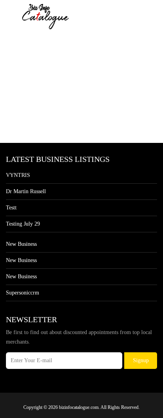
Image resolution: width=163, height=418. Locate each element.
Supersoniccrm (22, 293)
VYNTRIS (18, 175)
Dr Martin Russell (26, 191)
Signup (141, 360)
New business (21, 244)
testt (11, 208)
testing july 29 (23, 224)
